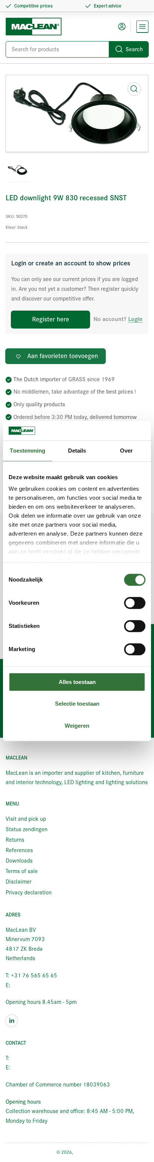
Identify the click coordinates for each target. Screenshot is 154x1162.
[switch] (134, 603)
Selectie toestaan (77, 704)
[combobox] (77, 49)
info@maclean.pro (33, 985)
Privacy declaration (29, 892)
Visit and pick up (26, 819)
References (19, 850)
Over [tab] (126, 450)
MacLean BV (86, 1152)
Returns (15, 839)
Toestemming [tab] (27, 450)
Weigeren (77, 725)
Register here (50, 319)
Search (134, 49)
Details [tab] (77, 450)
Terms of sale (22, 871)
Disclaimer (18, 881)
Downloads (19, 860)
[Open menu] (142, 27)
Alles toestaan (77, 682)
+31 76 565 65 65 (34, 1058)
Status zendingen (26, 829)
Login (135, 319)
